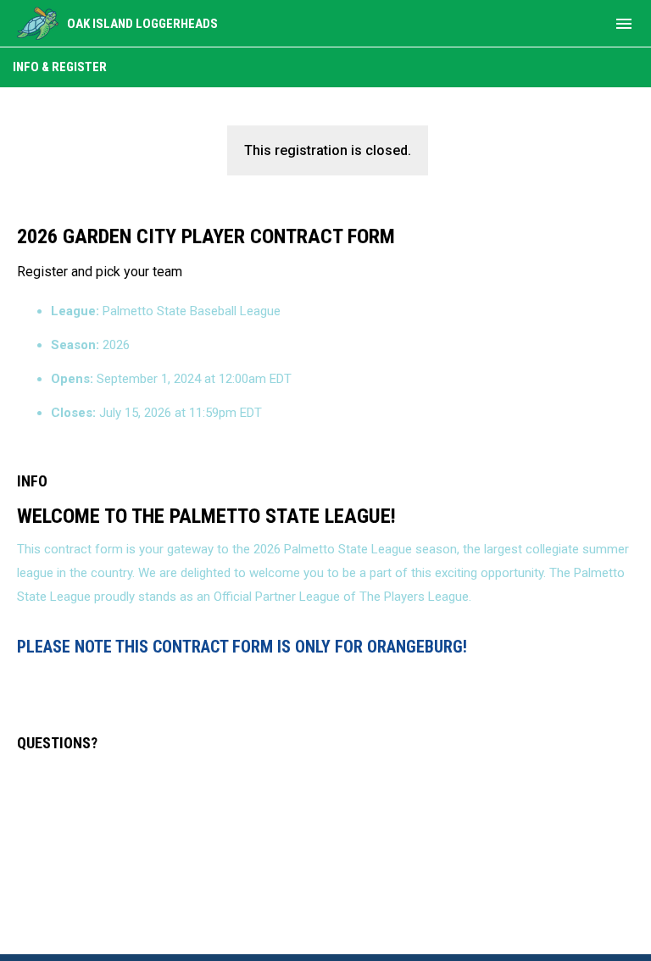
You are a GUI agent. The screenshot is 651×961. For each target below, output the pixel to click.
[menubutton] (624, 24)
